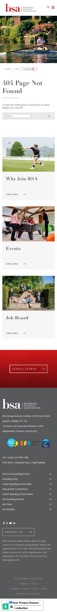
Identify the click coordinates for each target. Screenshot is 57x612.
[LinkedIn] (14, 523)
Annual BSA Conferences (15, 489)
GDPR (43, 588)
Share (28, 69)
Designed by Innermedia (28, 593)
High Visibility (38, 462)
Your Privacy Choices (25, 602)
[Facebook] (4, 523)
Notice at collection (16, 608)
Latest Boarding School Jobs (17, 483)
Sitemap (24, 583)
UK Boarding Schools (13, 499)
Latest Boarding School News (17, 494)
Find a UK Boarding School (16, 473)
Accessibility (8, 509)
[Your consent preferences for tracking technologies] (12, 606)
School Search (24, 368)
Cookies (35, 588)
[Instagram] (7, 523)
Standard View (22, 462)
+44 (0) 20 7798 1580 (17, 457)
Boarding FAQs (10, 478)
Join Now (7, 504)
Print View (7, 462)
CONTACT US (14, 532)
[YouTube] (10, 523)
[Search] (48, 7)
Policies (25, 588)
